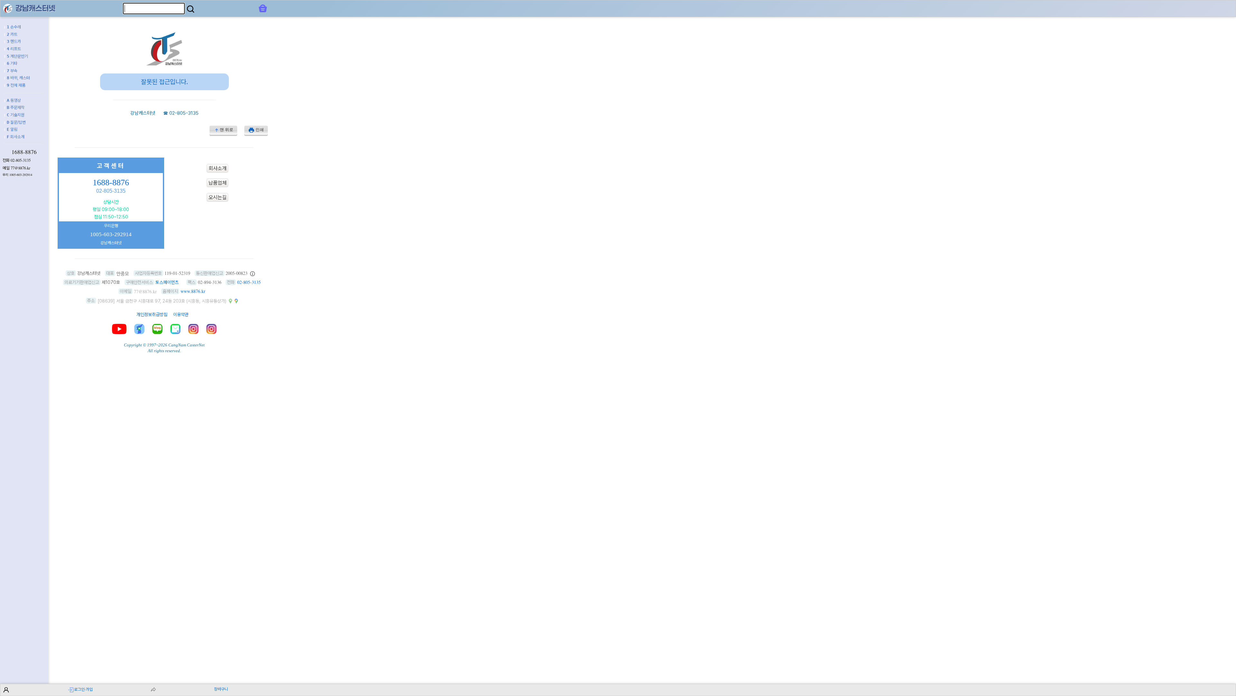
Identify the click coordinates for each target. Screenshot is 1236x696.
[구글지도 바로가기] (236, 301)
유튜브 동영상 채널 (119, 329)
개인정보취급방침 (151, 314)
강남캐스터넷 (142, 113)
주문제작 (15, 107)
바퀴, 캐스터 (18, 77)
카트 (12, 34)
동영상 (14, 100)
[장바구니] (263, 8)
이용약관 (181, 314)
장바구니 (221, 689)
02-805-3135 (21, 160)
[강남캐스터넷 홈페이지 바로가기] (164, 63)
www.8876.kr (193, 291)
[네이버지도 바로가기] (230, 301)
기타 (12, 63)
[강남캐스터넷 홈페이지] (8, 8)
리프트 (14, 48)
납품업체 (218, 183)
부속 (12, 70)
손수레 (14, 26)
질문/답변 (16, 122)
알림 (12, 129)
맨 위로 (226, 129)
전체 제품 (16, 85)
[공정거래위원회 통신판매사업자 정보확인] (252, 273)
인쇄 (260, 129)
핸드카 (14, 41)
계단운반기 (17, 56)
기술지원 (15, 114)
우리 (17, 175)
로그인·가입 (83, 689)
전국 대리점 (139, 329)
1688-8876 (24, 152)
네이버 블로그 (157, 329)
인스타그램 (193, 329)
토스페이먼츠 (167, 282)
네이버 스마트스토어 (175, 329)
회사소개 (15, 136)
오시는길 (218, 197)
